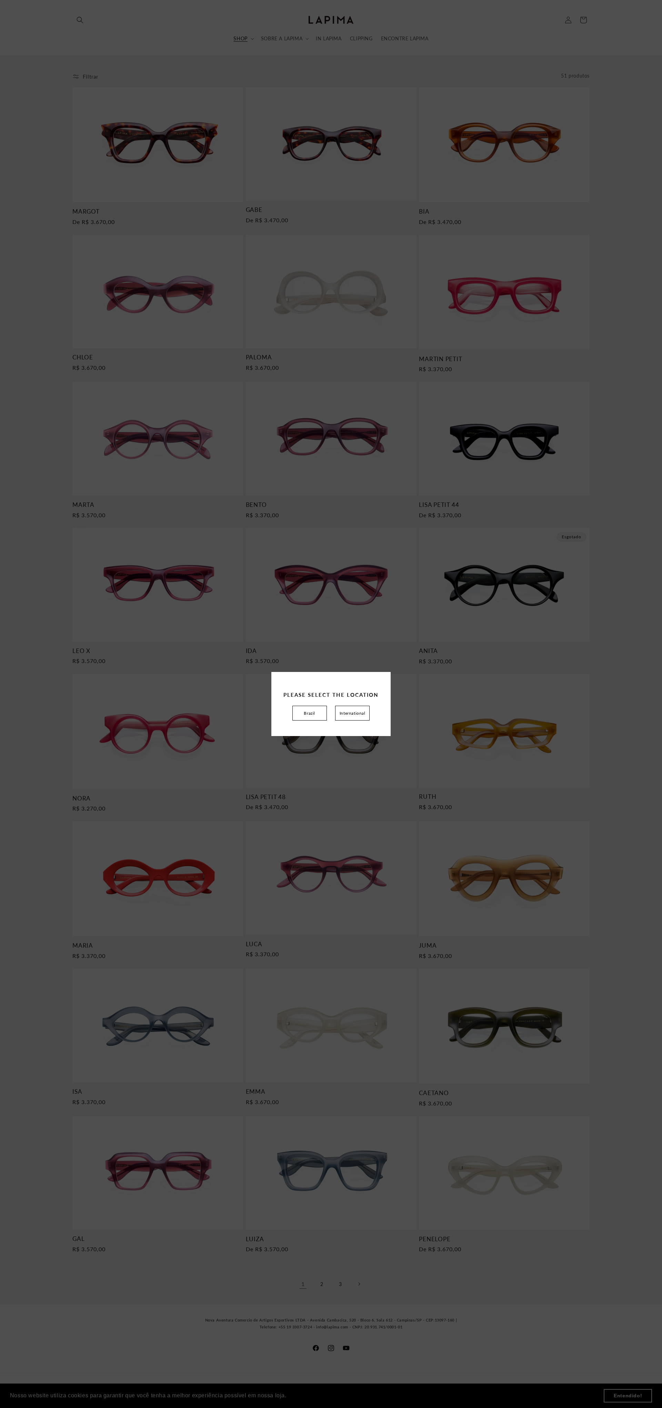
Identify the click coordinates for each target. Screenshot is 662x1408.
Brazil (309, 713)
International (352, 713)
